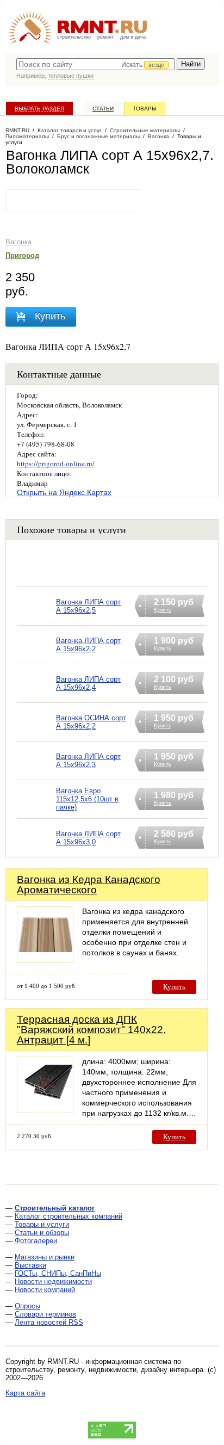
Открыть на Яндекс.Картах (64, 492)
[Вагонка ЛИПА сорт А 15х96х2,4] (36, 697)
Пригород (22, 255)
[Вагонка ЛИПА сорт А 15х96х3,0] (36, 852)
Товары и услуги (42, 1224)
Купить (174, 987)
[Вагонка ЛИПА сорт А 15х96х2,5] (36, 620)
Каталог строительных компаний (68, 1216)
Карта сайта (25, 1393)
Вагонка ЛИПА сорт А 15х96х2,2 (88, 645)
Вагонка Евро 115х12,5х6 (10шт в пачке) (87, 799)
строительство (74, 37)
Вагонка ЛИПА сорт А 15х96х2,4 (88, 683)
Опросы (27, 1306)
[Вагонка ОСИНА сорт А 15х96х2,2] (36, 736)
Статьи (103, 109)
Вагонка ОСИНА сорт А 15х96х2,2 (91, 722)
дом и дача (133, 37)
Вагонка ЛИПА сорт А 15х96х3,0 (88, 838)
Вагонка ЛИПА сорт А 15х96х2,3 (88, 760)
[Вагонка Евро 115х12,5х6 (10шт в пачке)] (36, 813)
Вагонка (18, 242)
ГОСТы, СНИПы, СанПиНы (58, 1273)
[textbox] (95, 64)
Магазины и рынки (44, 1257)
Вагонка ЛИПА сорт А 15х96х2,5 (88, 606)
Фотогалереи (36, 1241)
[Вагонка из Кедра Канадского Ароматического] (45, 960)
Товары (145, 109)
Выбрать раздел (39, 109)
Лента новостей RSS (49, 1322)
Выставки (30, 1265)
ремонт (105, 37)
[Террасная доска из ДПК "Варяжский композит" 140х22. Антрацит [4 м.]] (45, 1110)
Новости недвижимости (53, 1281)
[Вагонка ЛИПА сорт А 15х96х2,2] (36, 658)
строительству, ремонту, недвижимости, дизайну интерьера (104, 1370)
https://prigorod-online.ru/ (56, 463)
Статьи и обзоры (42, 1232)
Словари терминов (45, 1314)
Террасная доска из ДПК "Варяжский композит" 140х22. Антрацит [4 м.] (91, 1030)
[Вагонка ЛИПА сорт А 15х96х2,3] (36, 774)
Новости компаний (45, 1290)
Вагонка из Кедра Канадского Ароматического (88, 885)
